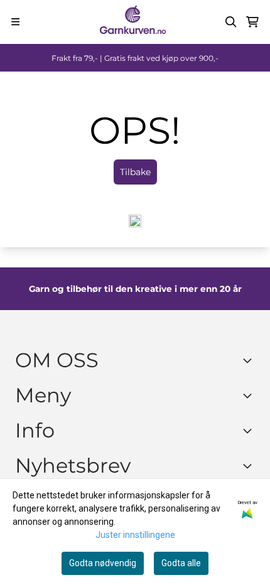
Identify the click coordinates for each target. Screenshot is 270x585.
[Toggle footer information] (250, 360)
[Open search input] (231, 22)
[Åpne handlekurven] (252, 22)
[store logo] (132, 22)
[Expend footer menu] (250, 395)
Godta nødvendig (102, 563)
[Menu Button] (15, 21)
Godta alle (181, 563)
